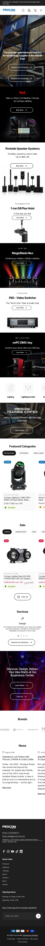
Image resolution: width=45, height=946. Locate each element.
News (4, 881)
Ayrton (42, 495)
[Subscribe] (38, 916)
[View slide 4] (26, 636)
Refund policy (34, 939)
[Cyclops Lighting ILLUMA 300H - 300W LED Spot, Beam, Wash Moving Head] (19, 475)
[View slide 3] (24, 636)
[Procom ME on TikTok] (16, 851)
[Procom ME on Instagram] (8, 851)
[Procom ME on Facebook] (3, 851)
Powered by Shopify (30, 935)
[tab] (9, 453)
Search (5, 884)
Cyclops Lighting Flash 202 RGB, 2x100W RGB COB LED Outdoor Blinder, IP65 (17, 577)
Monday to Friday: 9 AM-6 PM (13, 897)
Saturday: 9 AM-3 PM (10, 900)
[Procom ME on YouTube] (12, 851)
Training (5, 871)
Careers (5, 878)
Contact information (23, 939)
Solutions (5, 867)
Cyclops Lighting (11, 495)
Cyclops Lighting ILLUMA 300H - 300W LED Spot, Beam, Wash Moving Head (17, 499)
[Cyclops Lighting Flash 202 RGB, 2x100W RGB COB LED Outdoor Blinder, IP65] (19, 554)
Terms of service (22, 942)
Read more (6, 788)
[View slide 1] (18, 636)
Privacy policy (11, 939)
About (4, 874)
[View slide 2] (21, 636)
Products (5, 864)
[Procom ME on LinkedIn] (21, 851)
